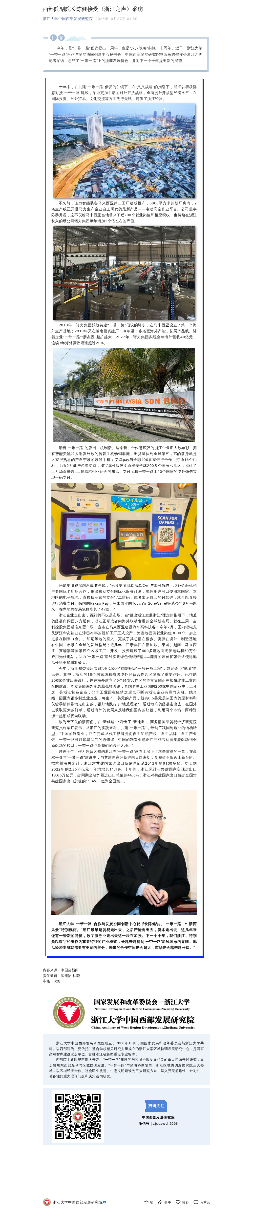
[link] (80, 1202)
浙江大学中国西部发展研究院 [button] (68, 18)
